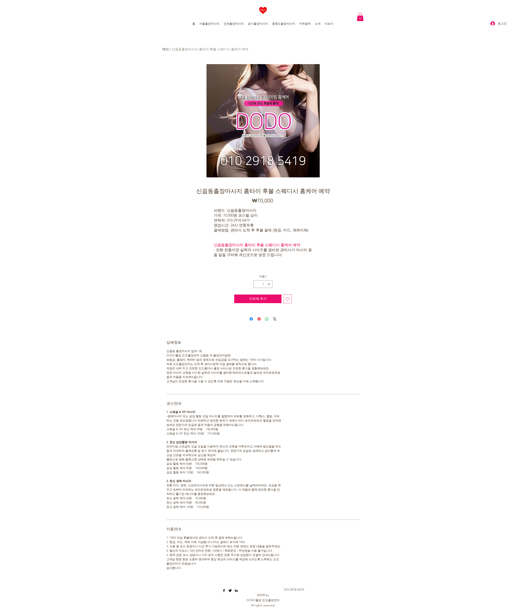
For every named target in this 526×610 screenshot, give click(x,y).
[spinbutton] (263, 284)
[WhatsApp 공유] (266, 319)
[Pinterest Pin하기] (259, 319)
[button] (360, 17)
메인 (165, 49)
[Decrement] (256, 284)
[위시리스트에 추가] (287, 299)
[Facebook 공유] (251, 319)
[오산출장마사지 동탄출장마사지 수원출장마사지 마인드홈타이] (224, 590)
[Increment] (269, 284)
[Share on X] (274, 319)
